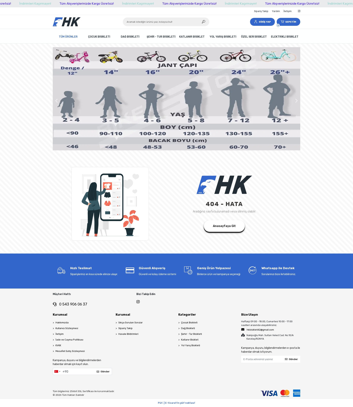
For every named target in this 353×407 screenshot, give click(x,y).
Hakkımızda (62, 322)
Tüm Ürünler (68, 36)
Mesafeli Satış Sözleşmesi (70, 351)
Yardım (276, 11)
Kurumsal (60, 314)
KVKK (58, 345)
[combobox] (57, 371)
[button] (262, 22)
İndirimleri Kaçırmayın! (35, 3)
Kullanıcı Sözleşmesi (67, 328)
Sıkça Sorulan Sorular (130, 322)
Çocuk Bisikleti (189, 322)
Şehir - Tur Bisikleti (191, 334)
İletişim (288, 11)
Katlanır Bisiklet (189, 339)
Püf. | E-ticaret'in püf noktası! (176, 402)
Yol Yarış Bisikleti (190, 345)
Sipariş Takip (261, 11)
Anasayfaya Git (224, 226)
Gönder (105, 371)
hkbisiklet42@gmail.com (260, 329)
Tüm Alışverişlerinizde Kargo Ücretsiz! (86, 3)
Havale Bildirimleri (128, 334)
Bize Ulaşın (249, 314)
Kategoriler (187, 314)
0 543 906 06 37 (72, 304)
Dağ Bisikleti (188, 328)
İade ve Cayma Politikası (69, 339)
